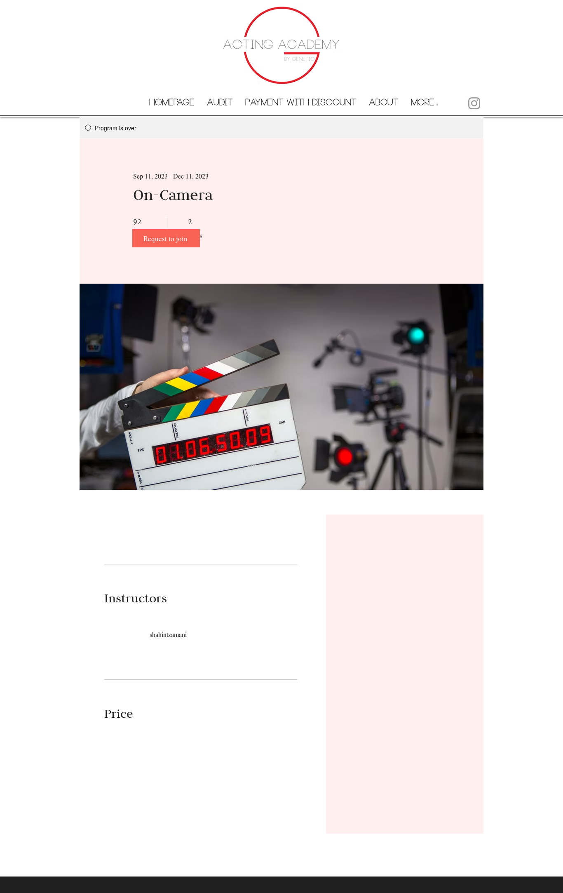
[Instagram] (474, 103)
